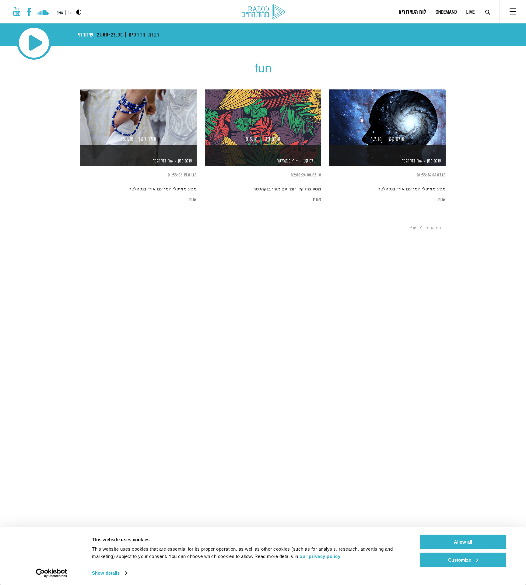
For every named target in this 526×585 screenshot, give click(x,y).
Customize (459, 559)
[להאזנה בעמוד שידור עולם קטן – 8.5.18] (263, 117)
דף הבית (433, 227)
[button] (513, 11)
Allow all (463, 542)
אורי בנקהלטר (412, 161)
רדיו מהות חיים (263, 12)
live (470, 12)
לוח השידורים (412, 12)
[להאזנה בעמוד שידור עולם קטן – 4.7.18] (387, 117)
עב (70, 13)
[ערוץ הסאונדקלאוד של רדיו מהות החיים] (43, 13)
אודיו (441, 199)
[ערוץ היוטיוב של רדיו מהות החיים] (16, 11)
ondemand (446, 12)
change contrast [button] (78, 12)
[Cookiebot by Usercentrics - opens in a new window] (51, 573)
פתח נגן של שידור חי (34, 43)
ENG (60, 13)
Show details (106, 573)
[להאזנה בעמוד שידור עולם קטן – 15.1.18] (138, 117)
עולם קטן (434, 161)
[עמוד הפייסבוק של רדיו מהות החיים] (29, 12)
